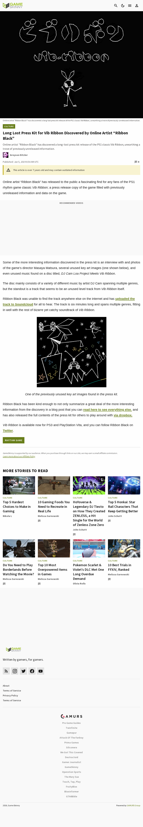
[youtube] (40, 671)
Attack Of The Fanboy (71, 737)
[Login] (136, 5)
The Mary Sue (71, 776)
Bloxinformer (71, 791)
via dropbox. (123, 415)
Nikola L (7, 516)
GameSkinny (71, 767)
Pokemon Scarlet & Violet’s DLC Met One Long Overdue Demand (88, 572)
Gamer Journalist (71, 762)
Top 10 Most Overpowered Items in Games (52, 569)
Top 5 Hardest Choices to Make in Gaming (17, 506)
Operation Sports (71, 771)
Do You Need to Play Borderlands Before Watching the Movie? (18, 569)
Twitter (8, 430)
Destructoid (71, 757)
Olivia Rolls (79, 583)
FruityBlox (71, 786)
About (6, 685)
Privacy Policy (10, 695)
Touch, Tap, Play (71, 781)
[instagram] (14, 671)
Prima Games (71, 742)
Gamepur (72, 732)
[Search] (115, 5)
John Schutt (80, 529)
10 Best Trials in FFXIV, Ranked (119, 567)
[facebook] (32, 671)
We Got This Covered (71, 752)
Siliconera (71, 747)
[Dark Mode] (122, 5)
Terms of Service (12, 690)
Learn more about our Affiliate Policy (19, 456)
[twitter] (23, 671)
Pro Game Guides (71, 722)
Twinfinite (71, 727)
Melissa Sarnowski (48, 516)
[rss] (6, 671)
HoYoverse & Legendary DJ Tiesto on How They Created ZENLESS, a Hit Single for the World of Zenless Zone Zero (89, 513)
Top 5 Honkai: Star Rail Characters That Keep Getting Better (123, 506)
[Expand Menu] (129, 5)
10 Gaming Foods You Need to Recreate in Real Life (54, 506)
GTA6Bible (71, 796)
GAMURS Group (133, 805)
